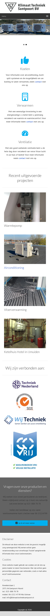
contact (38, 81)
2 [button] (23, 44)
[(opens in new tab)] (25, 388)
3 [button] (26, 44)
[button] (2, 31)
